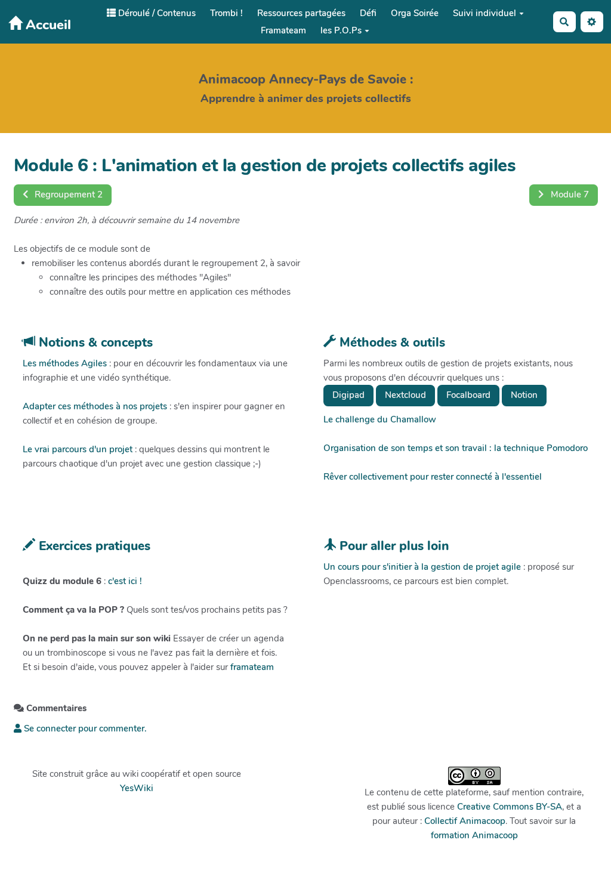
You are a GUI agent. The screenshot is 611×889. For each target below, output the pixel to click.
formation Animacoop (474, 835)
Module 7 (568, 194)
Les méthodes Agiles (65, 363)
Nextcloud (405, 395)
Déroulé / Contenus (156, 13)
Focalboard (468, 395)
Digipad (348, 395)
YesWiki (136, 788)
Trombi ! (226, 13)
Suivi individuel (484, 13)
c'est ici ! (125, 581)
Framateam (283, 30)
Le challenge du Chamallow (379, 419)
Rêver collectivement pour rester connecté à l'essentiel (432, 477)
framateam (252, 667)
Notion (524, 395)
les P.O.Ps (341, 30)
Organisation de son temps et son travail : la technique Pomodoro (455, 448)
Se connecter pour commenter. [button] (84, 728)
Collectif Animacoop (464, 821)
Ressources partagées (301, 13)
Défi (368, 13)
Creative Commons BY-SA (509, 807)
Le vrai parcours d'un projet (77, 449)
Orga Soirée (415, 13)
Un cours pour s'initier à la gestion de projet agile (422, 567)
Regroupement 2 (67, 194)
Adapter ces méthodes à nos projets (95, 406)
